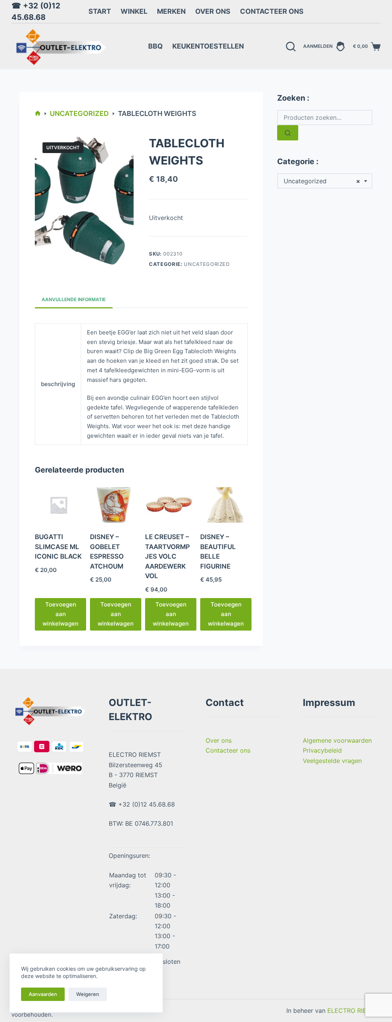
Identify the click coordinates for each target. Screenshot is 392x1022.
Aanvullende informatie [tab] (74, 299)
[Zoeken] (291, 46)
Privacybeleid (322, 750)
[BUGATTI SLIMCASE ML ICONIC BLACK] (58, 505)
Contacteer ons (272, 11)
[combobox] (324, 181)
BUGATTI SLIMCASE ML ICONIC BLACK (58, 546)
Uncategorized (206, 264)
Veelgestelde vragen (332, 760)
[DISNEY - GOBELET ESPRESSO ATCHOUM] (113, 505)
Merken (171, 11)
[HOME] (38, 114)
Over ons (212, 11)
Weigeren (87, 994)
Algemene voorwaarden (337, 740)
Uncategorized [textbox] (322, 181)
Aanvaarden (43, 994)
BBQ (155, 46)
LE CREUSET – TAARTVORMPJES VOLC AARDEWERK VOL (167, 556)
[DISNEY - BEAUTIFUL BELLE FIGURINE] (224, 505)
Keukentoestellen (208, 46)
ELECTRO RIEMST (353, 1010)
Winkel (134, 11)
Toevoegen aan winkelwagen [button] (60, 614)
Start (99, 11)
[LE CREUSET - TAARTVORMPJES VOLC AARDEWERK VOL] (169, 505)
